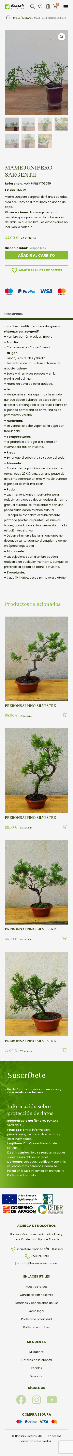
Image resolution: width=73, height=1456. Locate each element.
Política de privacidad (36, 1319)
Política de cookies (36, 1327)
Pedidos (36, 1368)
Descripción (13, 314)
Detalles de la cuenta (36, 1360)
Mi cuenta (36, 1352)
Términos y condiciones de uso (36, 1303)
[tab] (36, 315)
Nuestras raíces (36, 1287)
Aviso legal (36, 1311)
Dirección (36, 1376)
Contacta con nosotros (36, 1295)
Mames (27, 18)
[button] (32, 6)
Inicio (16, 18)
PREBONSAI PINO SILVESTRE (30, 705)
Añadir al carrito (36, 255)
